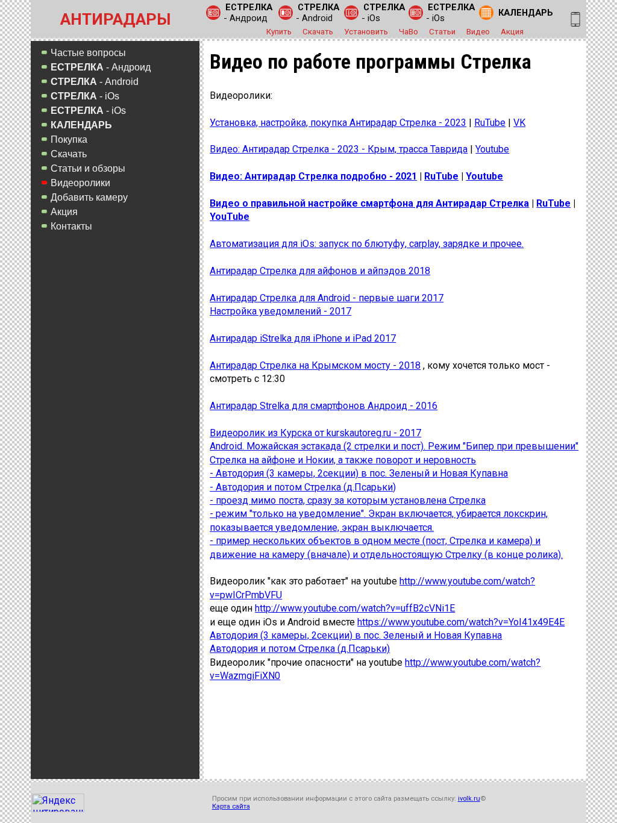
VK (519, 122)
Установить (366, 31)
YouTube (229, 216)
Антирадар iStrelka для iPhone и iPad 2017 (303, 338)
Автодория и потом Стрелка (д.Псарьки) (300, 648)
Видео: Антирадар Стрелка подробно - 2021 (313, 176)
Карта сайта (231, 806)
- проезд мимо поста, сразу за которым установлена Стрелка (348, 500)
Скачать (317, 31)
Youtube (492, 149)
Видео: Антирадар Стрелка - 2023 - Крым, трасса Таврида (339, 149)
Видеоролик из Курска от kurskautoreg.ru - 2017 (315, 433)
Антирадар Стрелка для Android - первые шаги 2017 (326, 298)
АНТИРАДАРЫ (115, 19)
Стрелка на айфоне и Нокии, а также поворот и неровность (343, 460)
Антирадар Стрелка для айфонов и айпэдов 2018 (320, 271)
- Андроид (248, 12)
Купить (279, 31)
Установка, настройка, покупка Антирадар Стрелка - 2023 (338, 122)
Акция (512, 31)
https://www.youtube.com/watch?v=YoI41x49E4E (461, 622)
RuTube (490, 122)
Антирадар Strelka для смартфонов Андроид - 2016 (323, 405)
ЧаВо (408, 31)
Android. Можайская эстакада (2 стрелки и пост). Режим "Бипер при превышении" (394, 446)
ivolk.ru (469, 799)
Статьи (442, 31)
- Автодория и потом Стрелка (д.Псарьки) (303, 487)
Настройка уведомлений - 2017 (280, 311)
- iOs (383, 12)
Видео (478, 31)
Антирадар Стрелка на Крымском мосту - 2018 (315, 365)
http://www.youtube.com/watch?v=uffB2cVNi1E (355, 608)
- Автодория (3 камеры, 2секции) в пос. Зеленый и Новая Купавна (359, 473)
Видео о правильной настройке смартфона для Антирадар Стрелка (369, 203)
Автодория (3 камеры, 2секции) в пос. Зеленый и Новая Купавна (356, 635)
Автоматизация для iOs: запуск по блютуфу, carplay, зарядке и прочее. (367, 243)
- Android (317, 12)
